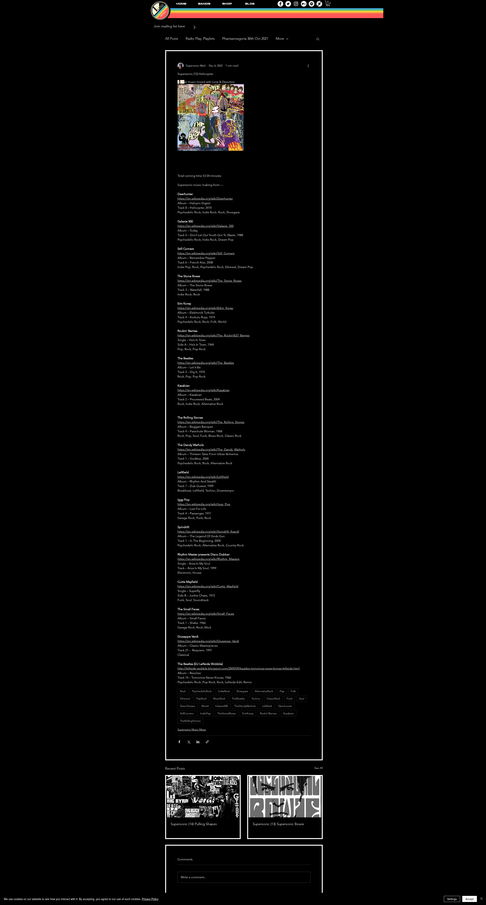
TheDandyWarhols (245, 706)
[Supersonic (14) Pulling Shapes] (203, 797)
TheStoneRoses (226, 714)
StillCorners (187, 714)
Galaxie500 (221, 706)
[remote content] (244, 162)
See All (318, 768)
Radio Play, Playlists (200, 38)
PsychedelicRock (202, 692)
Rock (183, 692)
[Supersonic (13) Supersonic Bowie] (285, 797)
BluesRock (219, 699)
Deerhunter (285, 706)
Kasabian (288, 714)
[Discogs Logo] (319, 4)
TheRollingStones (190, 721)
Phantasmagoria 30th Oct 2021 (245, 38)
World (205, 706)
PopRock (201, 699)
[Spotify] (311, 4)
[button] (328, 3)
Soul (301, 699)
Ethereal (185, 699)
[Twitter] (288, 4)
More (280, 38)
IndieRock (224, 692)
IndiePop (205, 714)
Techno (256, 699)
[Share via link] (207, 742)
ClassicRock (273, 699)
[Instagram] (296, 4)
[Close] (481, 899)
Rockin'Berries (268, 714)
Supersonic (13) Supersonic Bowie (278, 825)
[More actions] (308, 65)
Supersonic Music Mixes (192, 730)
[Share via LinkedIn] (198, 742)
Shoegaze (242, 692)
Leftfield (267, 706)
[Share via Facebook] (179, 742)
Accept (469, 899)
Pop (282, 692)
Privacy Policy (150, 899)
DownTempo (187, 706)
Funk (290, 699)
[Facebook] (280, 4)
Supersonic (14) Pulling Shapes (194, 825)
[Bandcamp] (304, 4)
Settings (452, 899)
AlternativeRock (264, 692)
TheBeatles (238, 699)
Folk (293, 692)
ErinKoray (247, 714)
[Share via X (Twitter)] (188, 742)
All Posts (171, 38)
